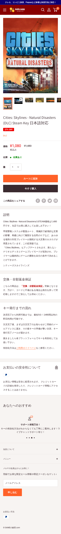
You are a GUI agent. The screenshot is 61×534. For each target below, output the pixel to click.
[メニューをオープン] (4, 10)
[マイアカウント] (49, 10)
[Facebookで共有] (38, 201)
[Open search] (43, 10)
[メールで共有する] (55, 201)
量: (4, 167)
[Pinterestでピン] (44, 201)
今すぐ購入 (30, 188)
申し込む (12, 492)
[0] (55, 10)
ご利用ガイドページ (26, 348)
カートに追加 (30, 178)
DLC (5, 135)
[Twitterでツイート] (50, 201)
